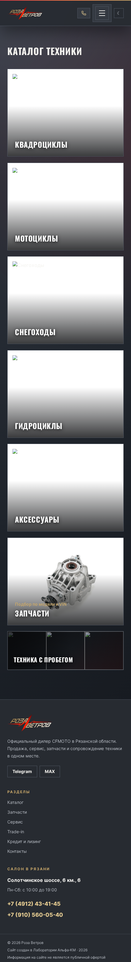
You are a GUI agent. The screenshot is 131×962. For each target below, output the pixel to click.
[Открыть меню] (102, 13)
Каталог (15, 802)
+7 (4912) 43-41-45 (34, 904)
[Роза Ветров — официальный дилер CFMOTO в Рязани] (25, 13)
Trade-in (15, 831)
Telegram (22, 771)
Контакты (17, 851)
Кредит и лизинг (24, 841)
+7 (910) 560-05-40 (35, 915)
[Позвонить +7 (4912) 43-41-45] (83, 13)
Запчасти (17, 812)
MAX (50, 771)
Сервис (15, 821)
